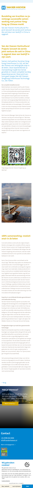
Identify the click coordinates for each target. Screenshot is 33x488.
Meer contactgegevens (7, 444)
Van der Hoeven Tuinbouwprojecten (13, 8)
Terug (4, 382)
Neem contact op (10, 403)
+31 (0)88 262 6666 (7, 438)
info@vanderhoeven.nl (9, 440)
